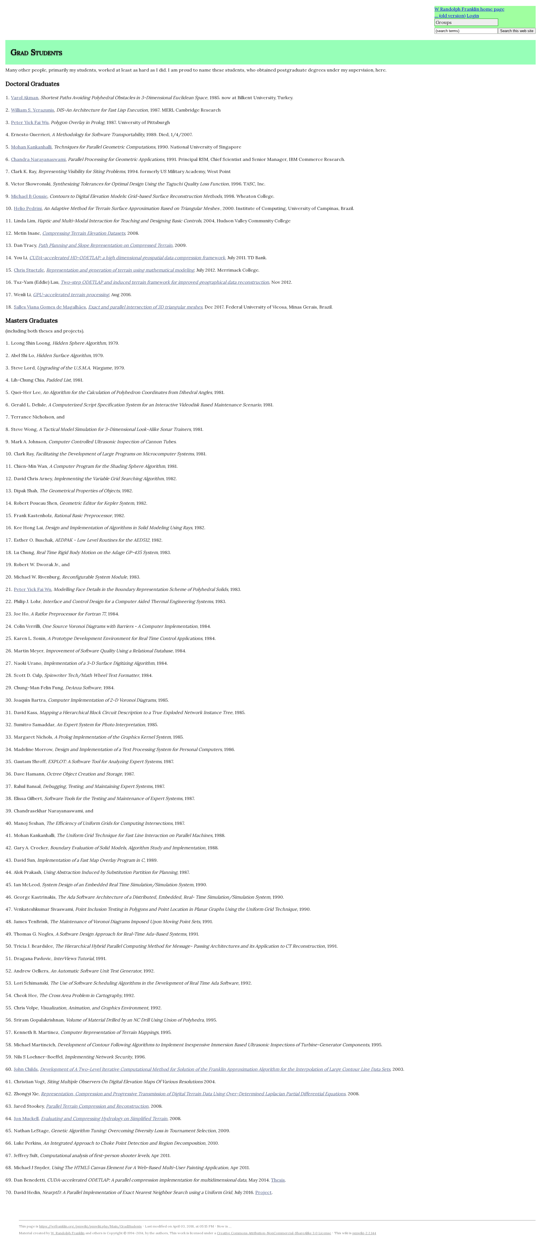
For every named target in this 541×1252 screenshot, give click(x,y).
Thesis (278, 1180)
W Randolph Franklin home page (469, 9)
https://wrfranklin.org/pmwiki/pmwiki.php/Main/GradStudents (90, 1226)
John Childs (26, 1069)
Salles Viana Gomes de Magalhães (50, 307)
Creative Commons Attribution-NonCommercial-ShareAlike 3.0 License (274, 1233)
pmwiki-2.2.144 (364, 1233)
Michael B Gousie (29, 196)
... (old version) (449, 15)
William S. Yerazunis (32, 110)
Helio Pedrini (28, 208)
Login (473, 15)
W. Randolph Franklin (68, 1233)
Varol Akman (24, 97)
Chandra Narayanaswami (38, 159)
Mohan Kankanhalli (31, 147)
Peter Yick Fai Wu (29, 122)
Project (263, 1192)
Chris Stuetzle (29, 270)
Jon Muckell (26, 1118)
